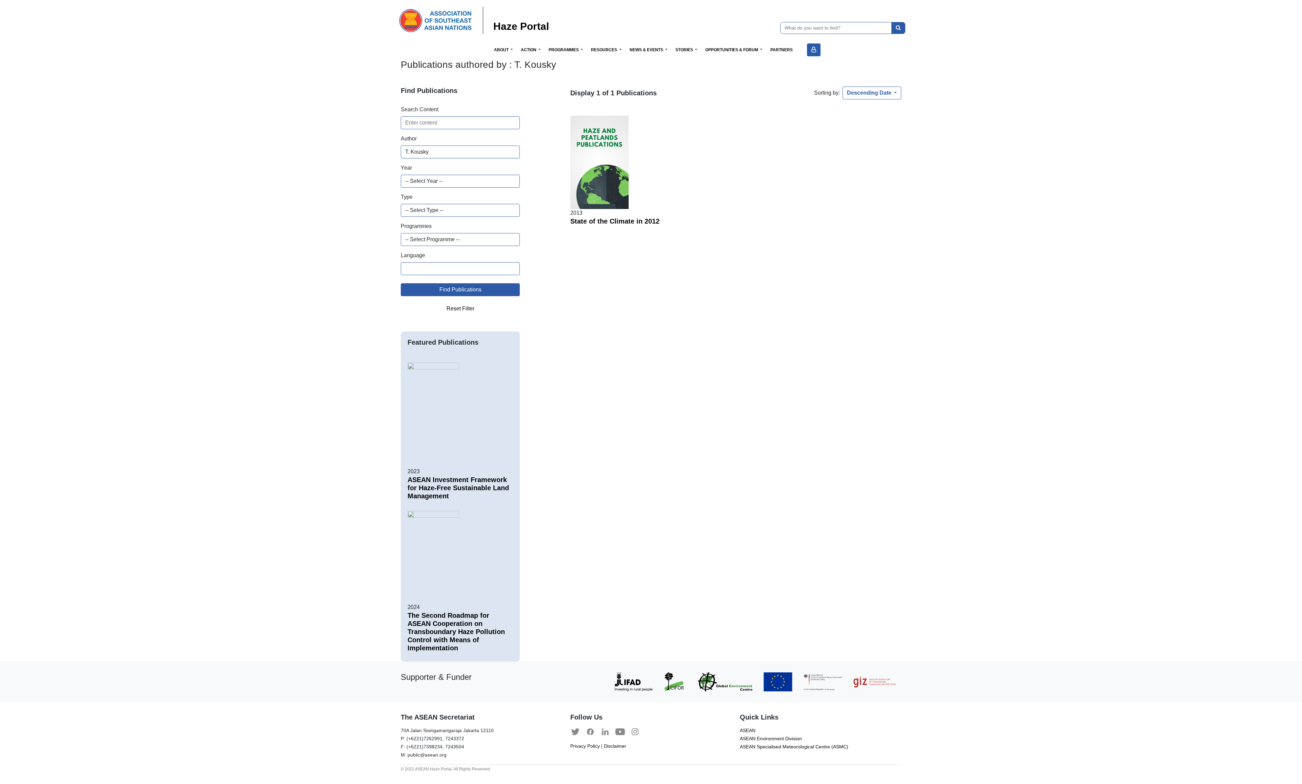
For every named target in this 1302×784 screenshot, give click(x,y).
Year (406, 168)
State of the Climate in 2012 (614, 221)
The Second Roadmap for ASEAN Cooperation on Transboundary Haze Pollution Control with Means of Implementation (456, 632)
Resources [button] (604, 49)
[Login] (814, 49)
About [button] (502, 49)
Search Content (419, 109)
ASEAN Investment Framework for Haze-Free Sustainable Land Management (458, 488)
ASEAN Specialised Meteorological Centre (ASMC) (794, 746)
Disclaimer (615, 746)
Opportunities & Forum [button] (732, 49)
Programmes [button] (564, 49)
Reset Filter (460, 308)
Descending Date (870, 93)
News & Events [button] (647, 49)
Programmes (416, 226)
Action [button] (529, 49)
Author (409, 138)
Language (413, 255)
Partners (781, 49)
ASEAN (747, 730)
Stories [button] (684, 49)
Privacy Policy (585, 746)
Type (407, 197)
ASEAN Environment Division (771, 738)
